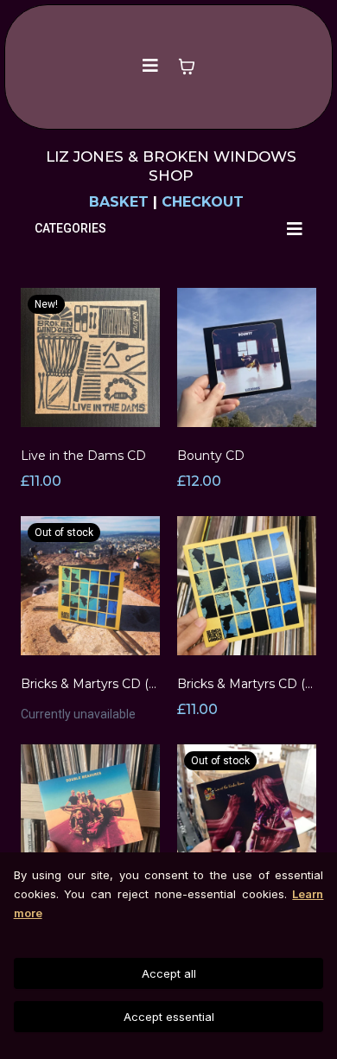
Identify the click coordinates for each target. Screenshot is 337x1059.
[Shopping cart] (186, 66)
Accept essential (169, 1017)
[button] (150, 66)
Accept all (169, 973)
